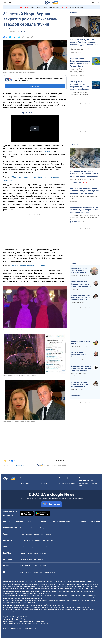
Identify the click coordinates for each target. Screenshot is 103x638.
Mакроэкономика (38, 559)
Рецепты (22, 553)
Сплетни (11, 29)
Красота (35, 572)
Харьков (27, 528)
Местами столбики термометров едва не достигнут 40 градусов (77, 71)
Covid (44, 565)
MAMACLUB (37, 565)
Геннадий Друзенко (76, 346)
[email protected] (26, 623)
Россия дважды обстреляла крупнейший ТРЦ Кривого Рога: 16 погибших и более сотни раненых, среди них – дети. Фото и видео (84, 174)
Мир (29, 521)
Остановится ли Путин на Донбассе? (80, 342)
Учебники (27, 540)
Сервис (48, 547)
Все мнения (75, 396)
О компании (23, 478)
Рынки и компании (26, 559)
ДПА (43, 540)
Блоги (68, 521)
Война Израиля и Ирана (51, 7)
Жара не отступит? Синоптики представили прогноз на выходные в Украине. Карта (80, 62)
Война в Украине (35, 7)
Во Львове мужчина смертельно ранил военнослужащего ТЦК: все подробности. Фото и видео (84, 190)
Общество (82, 521)
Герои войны (24, 7)
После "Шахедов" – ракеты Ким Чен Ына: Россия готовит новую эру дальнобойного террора (81, 355)
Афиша (22, 572)
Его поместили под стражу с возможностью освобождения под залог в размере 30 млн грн (84, 217)
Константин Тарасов (77, 275)
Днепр (42, 528)
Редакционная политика (17, 465)
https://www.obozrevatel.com (69, 581)
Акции (42, 547)
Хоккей (36, 534)
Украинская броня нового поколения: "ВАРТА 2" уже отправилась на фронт (81, 368)
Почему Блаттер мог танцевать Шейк (28, 266)
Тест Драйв (23, 547)
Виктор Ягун (74, 289)
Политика (19, 521)
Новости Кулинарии (40, 553)
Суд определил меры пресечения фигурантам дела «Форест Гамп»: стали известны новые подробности (84, 209)
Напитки (29, 553)
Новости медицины (26, 565)
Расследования (59, 521)
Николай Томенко (76, 302)
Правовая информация (66, 478)
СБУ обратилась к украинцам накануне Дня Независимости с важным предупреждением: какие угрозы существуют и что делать (84, 42)
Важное (73, 12)
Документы (43, 483)
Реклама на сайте (25, 483)
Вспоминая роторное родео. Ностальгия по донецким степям (79, 384)
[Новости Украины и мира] (40, 466)
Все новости (95, 521)
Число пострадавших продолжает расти (83, 179)
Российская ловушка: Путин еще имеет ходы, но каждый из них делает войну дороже (81, 284)
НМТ (52, 540)
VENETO (64, 7)
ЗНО (48, 540)
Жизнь (43, 521)
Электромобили (34, 547)
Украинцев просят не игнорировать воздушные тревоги (81, 49)
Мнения (73, 263)
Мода (41, 572)
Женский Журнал (50, 572)
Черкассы (49, 528)
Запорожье (34, 528)
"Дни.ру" (48, 151)
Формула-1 (48, 534)
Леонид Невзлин (76, 360)
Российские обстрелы (76, 7)
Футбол (22, 534)
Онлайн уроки (36, 540)
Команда (42, 478)
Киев (21, 528)
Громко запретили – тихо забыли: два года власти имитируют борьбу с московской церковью (80, 297)
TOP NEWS (74, 144)
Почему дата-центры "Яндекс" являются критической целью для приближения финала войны (79, 270)
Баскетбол (29, 534)
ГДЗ (21, 540)
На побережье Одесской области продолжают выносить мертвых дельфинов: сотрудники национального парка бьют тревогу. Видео (79, 85)
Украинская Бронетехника (78, 373)
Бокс (42, 534)
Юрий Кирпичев (75, 389)
